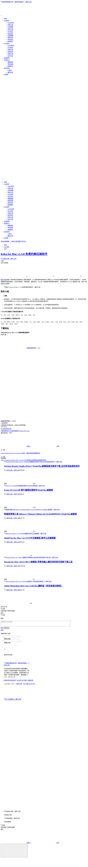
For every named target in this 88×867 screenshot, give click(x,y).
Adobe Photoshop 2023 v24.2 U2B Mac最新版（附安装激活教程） (33, 586)
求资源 (6, 74)
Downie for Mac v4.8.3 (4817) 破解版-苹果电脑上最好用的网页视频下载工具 (38, 562)
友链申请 (30, 680)
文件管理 (10, 27)
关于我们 (24, 680)
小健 (2, 261)
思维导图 (10, 37)
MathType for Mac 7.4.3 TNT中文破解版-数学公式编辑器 (30, 538)
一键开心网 (18, 684)
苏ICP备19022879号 (29, 684)
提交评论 (6, 628)
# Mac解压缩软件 (14, 431)
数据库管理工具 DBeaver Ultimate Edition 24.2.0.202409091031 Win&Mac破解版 (40, 514)
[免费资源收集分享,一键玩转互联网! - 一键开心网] (17, 665)
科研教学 (10, 41)
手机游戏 (10, 64)
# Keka (21, 431)
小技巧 (10, 70)
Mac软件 (6, 43)
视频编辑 (10, 35)
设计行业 (10, 56)
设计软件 (10, 33)
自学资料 (7, 68)
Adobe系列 (11, 22)
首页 (5, 18)
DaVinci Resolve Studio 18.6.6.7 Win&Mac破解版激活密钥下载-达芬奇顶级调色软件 (42, 466)
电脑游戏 (10, 62)
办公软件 (10, 31)
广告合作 (18, 680)
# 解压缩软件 (5, 431)
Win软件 (6, 20)
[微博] (17, 760)
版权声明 (7, 680)
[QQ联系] (27, 747)
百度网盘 (29, 348)
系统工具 (10, 29)
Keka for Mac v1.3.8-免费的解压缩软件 (24, 254)
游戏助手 (10, 66)
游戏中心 (7, 60)
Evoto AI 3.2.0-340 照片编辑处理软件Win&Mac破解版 (28, 490)
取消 (2, 628)
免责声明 (12, 680)
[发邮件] (27, 808)
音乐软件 (10, 39)
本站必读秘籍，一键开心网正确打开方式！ (14, 241)
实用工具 (10, 25)
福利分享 (10, 72)
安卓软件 (7, 58)
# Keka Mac (26, 431)
